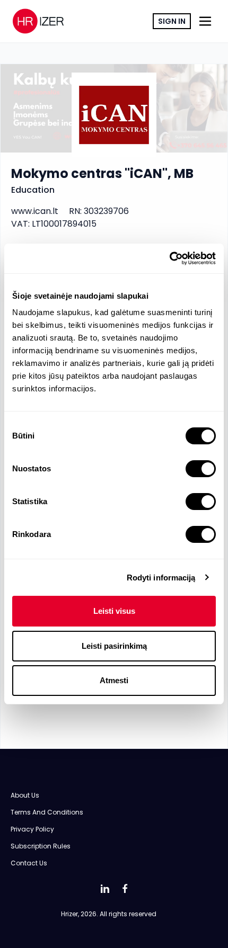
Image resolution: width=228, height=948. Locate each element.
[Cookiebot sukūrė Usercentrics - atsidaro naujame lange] (169, 258)
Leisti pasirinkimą (114, 645)
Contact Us (29, 862)
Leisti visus (114, 610)
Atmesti (114, 680)
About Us (25, 795)
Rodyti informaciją (161, 577)
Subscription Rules (41, 846)
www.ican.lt (34, 211)
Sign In (172, 21)
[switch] (201, 468)
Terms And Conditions (47, 812)
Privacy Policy (32, 829)
